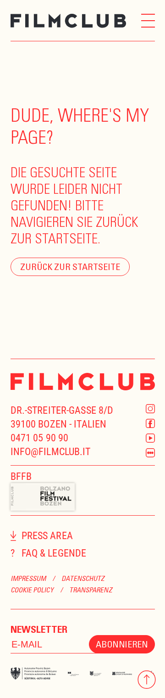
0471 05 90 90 (40, 438)
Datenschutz (82, 578)
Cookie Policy (32, 589)
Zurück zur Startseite (70, 266)
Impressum (28, 578)
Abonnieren (122, 644)
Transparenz (90, 589)
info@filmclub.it (51, 451)
